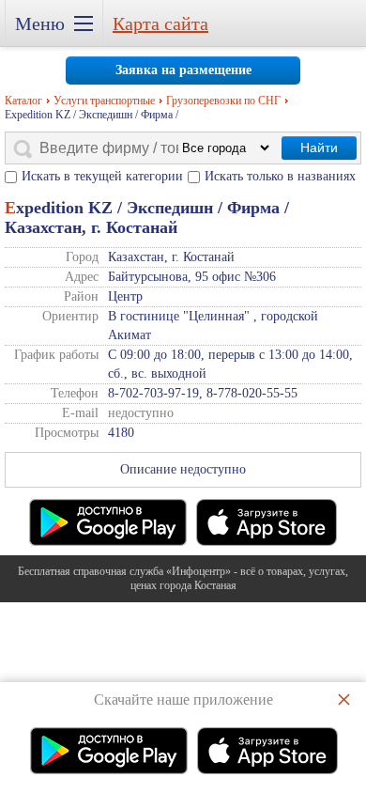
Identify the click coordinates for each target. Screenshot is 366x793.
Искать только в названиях (280, 176)
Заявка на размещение (183, 70)
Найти (319, 147)
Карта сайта (160, 23)
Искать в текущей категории (102, 176)
